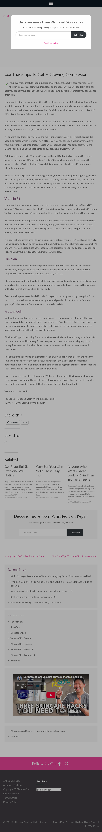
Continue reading (51, 43)
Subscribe (78, 35)
